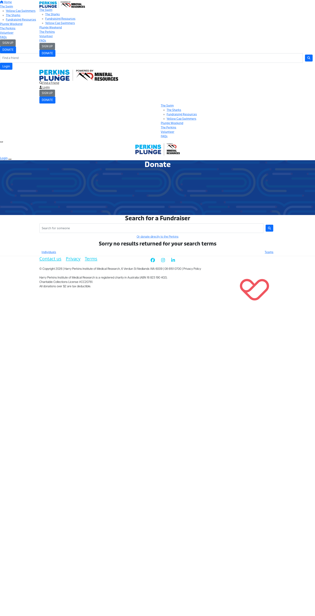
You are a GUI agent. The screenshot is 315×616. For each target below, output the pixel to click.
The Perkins (47, 32)
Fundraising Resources (60, 19)
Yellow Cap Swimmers (60, 23)
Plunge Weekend (50, 27)
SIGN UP (47, 46)
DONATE (47, 53)
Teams (269, 252)
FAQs (42, 41)
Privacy (73, 259)
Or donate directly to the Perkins (157, 236)
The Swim (45, 10)
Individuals (49, 252)
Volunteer (46, 36)
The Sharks (52, 14)
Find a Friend (50, 83)
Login (6, 66)
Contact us (50, 259)
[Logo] (62, 4)
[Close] (9, 159)
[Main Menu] (1, 141)
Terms (91, 259)
